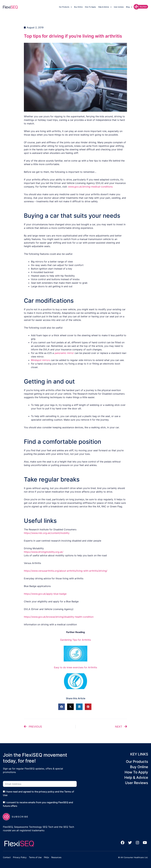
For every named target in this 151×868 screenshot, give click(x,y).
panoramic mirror (65, 353)
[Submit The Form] (17, 816)
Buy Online (78, 7)
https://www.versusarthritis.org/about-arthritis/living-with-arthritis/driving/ (65, 570)
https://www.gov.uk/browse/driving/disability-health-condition (58, 616)
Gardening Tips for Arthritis (75, 639)
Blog (128, 7)
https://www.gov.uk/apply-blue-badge (45, 593)
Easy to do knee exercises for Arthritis (75, 667)
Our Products (64, 7)
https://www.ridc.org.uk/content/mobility (46, 533)
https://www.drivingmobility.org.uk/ (43, 551)
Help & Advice (103, 7)
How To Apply (90, 7)
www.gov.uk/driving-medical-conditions (90, 186)
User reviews (119, 7)
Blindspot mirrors (40, 360)
